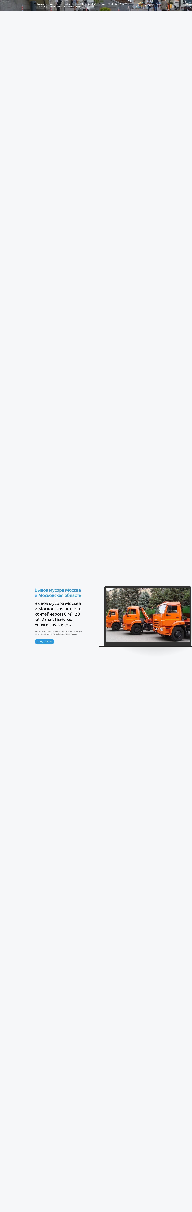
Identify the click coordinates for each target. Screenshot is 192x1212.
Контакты (76, 4)
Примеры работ (63, 4)
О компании (41, 4)
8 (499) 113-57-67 (147, 5)
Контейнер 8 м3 (89, 4)
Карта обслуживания (53, 6)
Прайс (51, 4)
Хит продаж (69, 6)
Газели (39, 6)
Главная (79, 6)
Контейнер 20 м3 (105, 4)
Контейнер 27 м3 (122, 4)
